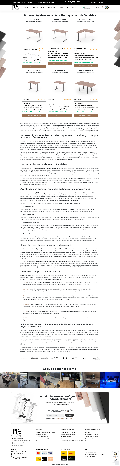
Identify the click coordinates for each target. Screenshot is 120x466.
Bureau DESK (34, 19)
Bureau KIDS (60, 70)
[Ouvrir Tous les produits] (30, 8)
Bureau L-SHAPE (86, 19)
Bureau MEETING (86, 70)
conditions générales (59, 418)
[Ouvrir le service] (64, 8)
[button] (11, 2)
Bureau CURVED (60, 19)
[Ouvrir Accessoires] (56, 8)
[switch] (115, 461)
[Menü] (118, 452)
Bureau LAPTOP (34, 70)
